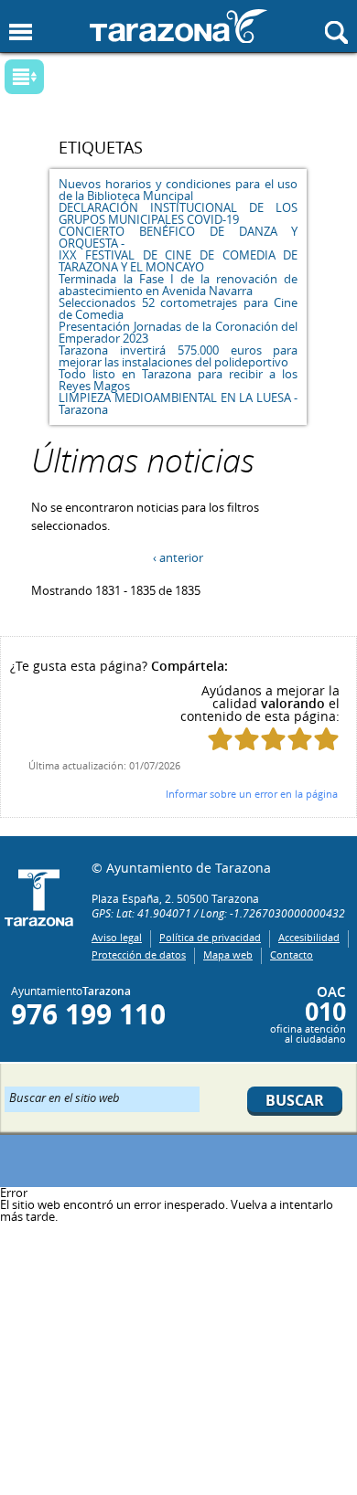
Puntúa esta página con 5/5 (326, 738)
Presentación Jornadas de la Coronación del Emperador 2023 (178, 332)
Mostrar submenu (24, 76)
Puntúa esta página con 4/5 (299, 738)
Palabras (55, 78)
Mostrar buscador (336, 32)
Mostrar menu (20, 32)
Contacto (291, 954)
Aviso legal (117, 937)
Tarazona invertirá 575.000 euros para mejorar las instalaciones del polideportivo (178, 356)
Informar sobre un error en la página (252, 794)
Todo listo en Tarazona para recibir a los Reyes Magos (178, 380)
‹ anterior (178, 557)
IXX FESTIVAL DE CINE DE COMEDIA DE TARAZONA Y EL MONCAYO (178, 261)
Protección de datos (139, 954)
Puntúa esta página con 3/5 (273, 738)
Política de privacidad (210, 937)
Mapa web (228, 954)
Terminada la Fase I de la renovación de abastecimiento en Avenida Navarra (178, 284)
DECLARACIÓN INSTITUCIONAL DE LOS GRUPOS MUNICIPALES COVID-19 (178, 213)
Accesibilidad (309, 937)
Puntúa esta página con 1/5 (220, 738)
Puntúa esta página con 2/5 (246, 738)
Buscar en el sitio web (64, 1096)
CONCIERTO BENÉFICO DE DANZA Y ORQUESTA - (178, 237)
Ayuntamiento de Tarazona (178, 26)
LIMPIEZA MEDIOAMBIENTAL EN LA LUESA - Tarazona (178, 403)
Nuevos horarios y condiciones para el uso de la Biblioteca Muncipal (178, 189)
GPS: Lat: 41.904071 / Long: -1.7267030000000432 (218, 913)
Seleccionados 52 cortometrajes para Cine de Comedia (178, 308)
